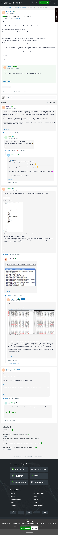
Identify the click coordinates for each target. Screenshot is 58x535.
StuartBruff (13, 154)
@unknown (5, 385)
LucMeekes (10, 66)
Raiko (9, 136)
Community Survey (56, 15)
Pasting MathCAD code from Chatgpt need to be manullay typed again (21, 443)
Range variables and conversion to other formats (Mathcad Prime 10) (21, 438)
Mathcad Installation (8, 449)
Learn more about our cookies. (29, 525)
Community (8, 7)
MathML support (7, 430)
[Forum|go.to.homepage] (13, 3)
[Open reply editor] (29, 97)
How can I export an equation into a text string (15, 434)
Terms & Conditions (18, 456)
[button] (2, 3)
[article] (29, 120)
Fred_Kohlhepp (11, 402)
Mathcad (18, 7)
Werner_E (8, 106)
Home (2, 7)
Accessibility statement (38, 456)
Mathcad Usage (6, 87)
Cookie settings (28, 456)
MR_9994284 (9, 12)
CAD (14, 7)
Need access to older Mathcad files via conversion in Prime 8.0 (19, 447)
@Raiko (11, 160)
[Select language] (36, 2)
